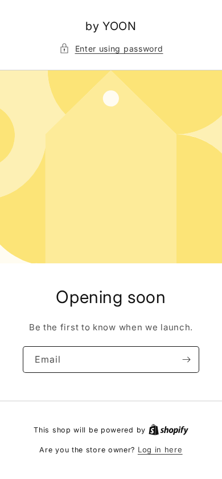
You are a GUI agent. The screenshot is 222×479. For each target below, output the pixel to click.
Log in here (160, 449)
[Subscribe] (186, 359)
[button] (111, 48)
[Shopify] (168, 429)
